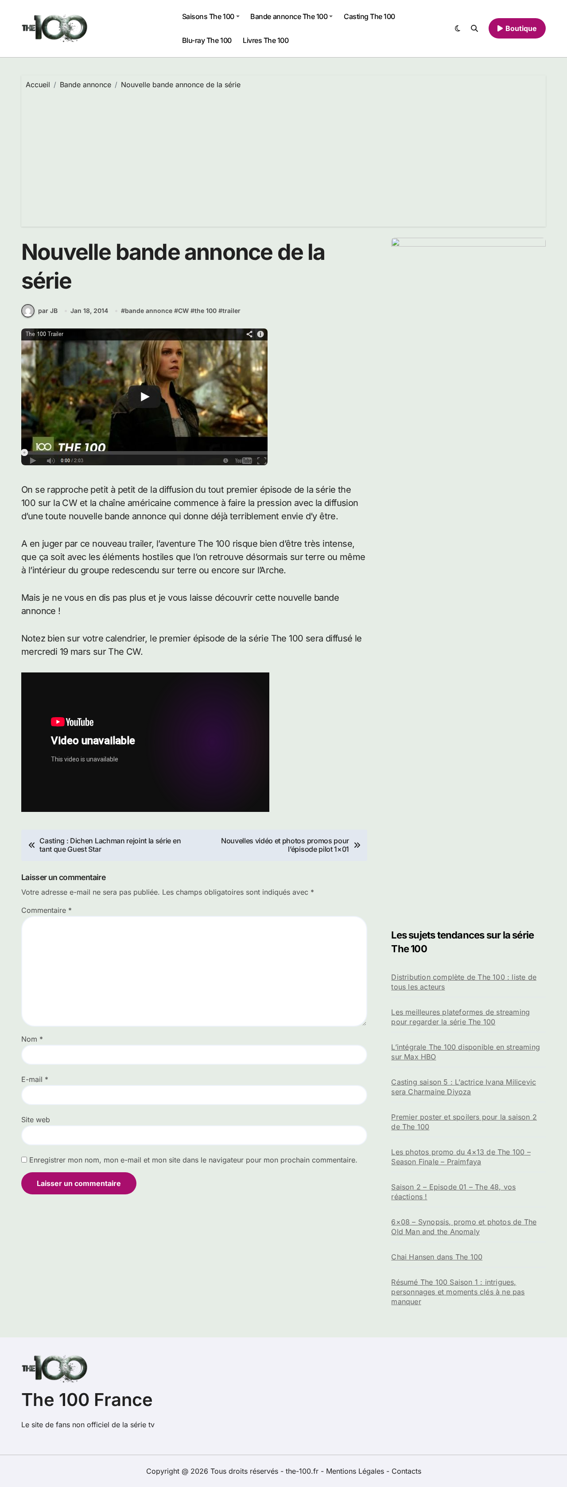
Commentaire (46, 910)
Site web (35, 1119)
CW (183, 310)
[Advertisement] (285, 156)
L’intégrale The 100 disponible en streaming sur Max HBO (465, 1052)
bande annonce (148, 310)
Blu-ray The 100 (207, 40)
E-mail (34, 1079)
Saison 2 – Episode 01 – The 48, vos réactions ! (453, 1191)
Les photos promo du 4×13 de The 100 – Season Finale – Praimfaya (460, 1156)
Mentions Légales (356, 1471)
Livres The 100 (265, 40)
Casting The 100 (369, 16)
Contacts (406, 1471)
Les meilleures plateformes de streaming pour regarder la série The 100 (460, 1017)
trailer (231, 310)
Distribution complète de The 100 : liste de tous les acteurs (463, 982)
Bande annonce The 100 (288, 16)
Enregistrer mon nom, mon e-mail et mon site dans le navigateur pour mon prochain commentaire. (193, 1159)
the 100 (205, 310)
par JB (48, 310)
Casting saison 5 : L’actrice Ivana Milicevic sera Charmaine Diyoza (463, 1087)
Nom (32, 1039)
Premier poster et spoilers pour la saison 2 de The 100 (464, 1121)
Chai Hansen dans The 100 (436, 1256)
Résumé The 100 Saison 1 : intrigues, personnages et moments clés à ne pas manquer (457, 1292)
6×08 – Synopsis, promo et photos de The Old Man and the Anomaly (463, 1226)
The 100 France (87, 1399)
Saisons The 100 (208, 16)
